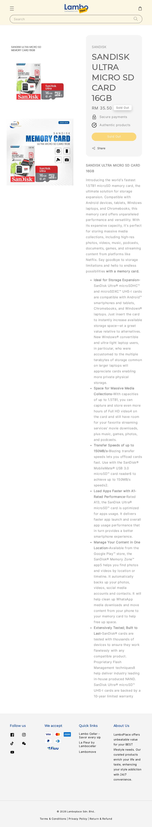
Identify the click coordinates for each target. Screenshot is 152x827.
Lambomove (87, 751)
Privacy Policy (78, 818)
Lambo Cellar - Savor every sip (90, 735)
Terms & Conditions (53, 818)
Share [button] (101, 148)
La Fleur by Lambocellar (87, 744)
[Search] (135, 19)
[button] (12, 8)
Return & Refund (101, 818)
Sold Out (114, 136)
